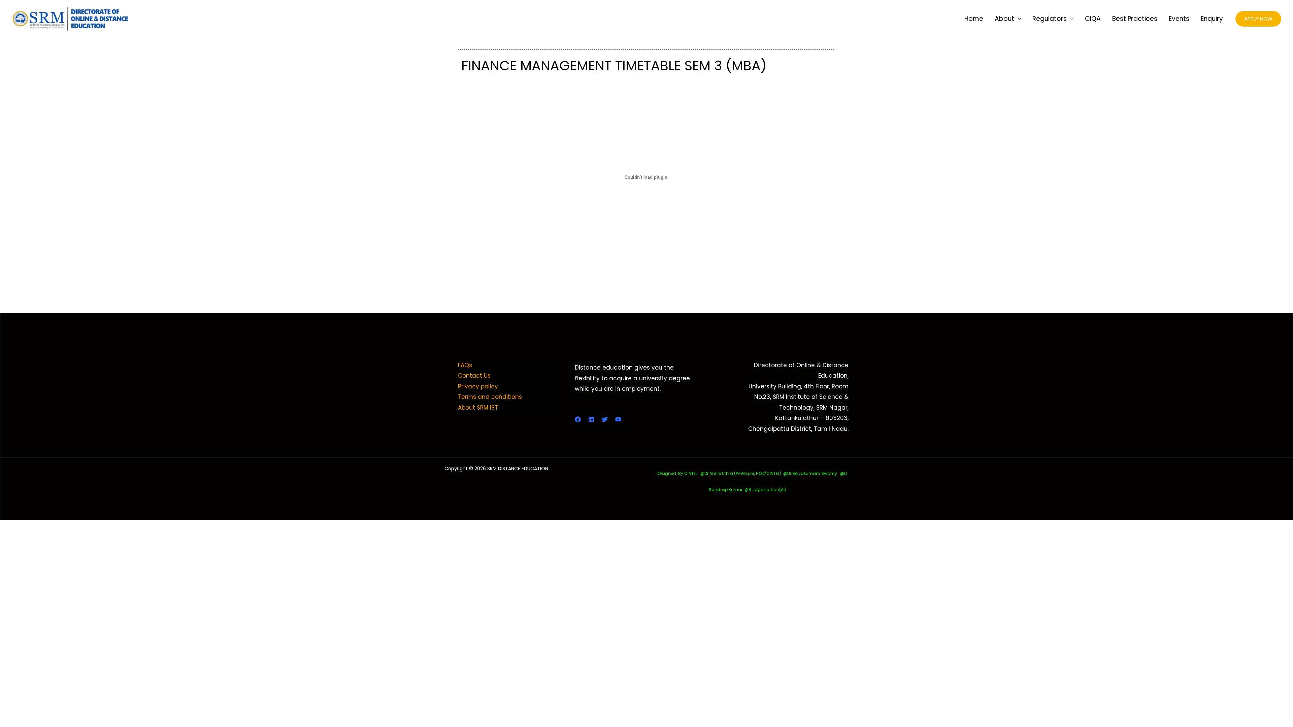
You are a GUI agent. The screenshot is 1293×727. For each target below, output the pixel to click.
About (1004, 18)
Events (1179, 18)
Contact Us (474, 376)
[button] (1258, 19)
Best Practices (1134, 18)
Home (973, 18)
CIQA (1093, 18)
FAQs (465, 365)
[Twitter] (605, 419)
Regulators (1049, 18)
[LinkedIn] (591, 419)
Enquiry (1212, 18)
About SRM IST (478, 408)
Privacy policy (478, 386)
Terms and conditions (490, 397)
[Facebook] (578, 419)
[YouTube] (618, 419)
